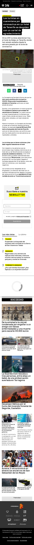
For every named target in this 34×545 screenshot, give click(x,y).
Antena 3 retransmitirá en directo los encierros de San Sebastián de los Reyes (16, 470)
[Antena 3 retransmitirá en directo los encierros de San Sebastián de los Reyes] (17, 458)
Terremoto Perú (6, 1)
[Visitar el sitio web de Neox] (25, 511)
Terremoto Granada (13, 265)
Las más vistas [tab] (8, 235)
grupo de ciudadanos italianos (12, 154)
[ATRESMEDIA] (17, 506)
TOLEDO (8, 239)
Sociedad (17, 299)
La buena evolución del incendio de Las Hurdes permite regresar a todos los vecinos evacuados (9, 490)
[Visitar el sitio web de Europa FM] (17, 520)
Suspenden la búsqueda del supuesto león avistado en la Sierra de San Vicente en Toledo (17, 243)
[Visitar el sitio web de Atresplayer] (13, 524)
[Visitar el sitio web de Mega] (17, 516)
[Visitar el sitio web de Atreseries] (25, 516)
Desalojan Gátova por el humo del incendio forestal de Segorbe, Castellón (16, 406)
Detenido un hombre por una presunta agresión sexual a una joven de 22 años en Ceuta (9, 348)
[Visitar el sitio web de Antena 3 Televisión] (9, 511)
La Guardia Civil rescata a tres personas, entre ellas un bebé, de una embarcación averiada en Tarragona (16, 377)
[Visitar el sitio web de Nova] (9, 516)
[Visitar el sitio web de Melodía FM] (25, 520)
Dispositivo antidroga (16, 1)
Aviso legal (5, 537)
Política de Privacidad (23, 216)
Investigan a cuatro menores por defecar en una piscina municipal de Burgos (24, 425)
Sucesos (12, 11)
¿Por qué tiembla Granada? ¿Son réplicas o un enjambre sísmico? (17, 268)
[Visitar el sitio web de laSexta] (17, 511)
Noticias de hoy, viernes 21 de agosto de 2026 (24, 488)
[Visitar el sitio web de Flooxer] (23, 524)
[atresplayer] (27, 5)
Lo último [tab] (22, 235)
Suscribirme (17, 221)
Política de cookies (27, 537)
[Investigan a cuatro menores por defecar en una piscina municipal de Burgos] (24, 418)
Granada (8, 251)
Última (22, 5)
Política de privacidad (15, 537)
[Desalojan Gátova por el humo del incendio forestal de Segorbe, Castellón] (17, 394)
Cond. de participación (13, 540)
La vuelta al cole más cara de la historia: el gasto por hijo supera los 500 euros (24, 348)
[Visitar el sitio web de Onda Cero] (9, 520)
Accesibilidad (23, 540)
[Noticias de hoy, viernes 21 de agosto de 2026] (24, 482)
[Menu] (32, 5)
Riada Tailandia (27, 1)
